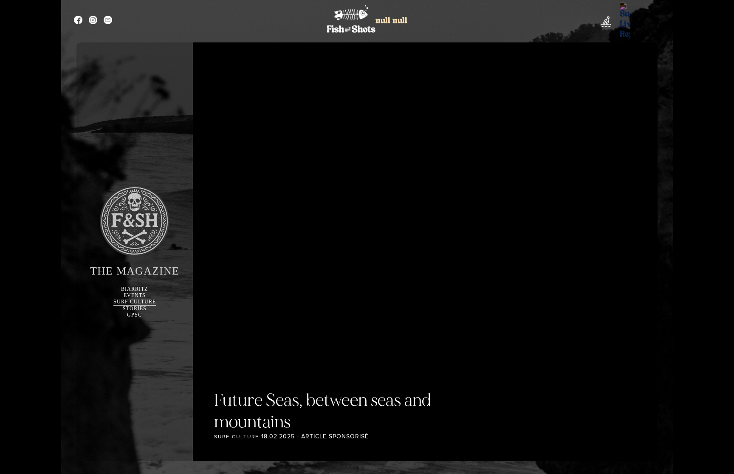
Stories (135, 308)
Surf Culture (134, 302)
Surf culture (236, 437)
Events (135, 295)
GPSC (134, 315)
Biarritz (134, 289)
